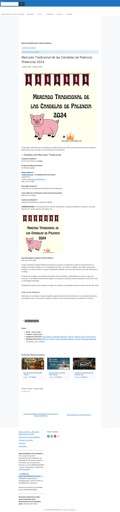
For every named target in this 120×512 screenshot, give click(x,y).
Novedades (69, 14)
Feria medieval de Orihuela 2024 (79, 415)
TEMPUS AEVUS (27, 175)
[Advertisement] (60, 29)
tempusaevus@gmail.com (36, 179)
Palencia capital (79, 336)
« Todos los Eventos (28, 48)
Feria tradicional (47, 336)
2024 (40, 161)
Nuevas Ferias (30, 14)
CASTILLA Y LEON (47, 339)
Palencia (70, 336)
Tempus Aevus (91, 336)
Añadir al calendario (32, 321)
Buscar (2, 1)
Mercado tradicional (60, 336)
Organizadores (50, 14)
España (57, 339)
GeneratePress (72, 509)
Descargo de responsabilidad (29, 437)
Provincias (59, 14)
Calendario (39, 14)
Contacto (22, 443)
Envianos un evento (26, 440)
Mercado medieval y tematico (71, 339)
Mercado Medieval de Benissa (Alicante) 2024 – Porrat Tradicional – (41, 415)
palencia (42, 341)
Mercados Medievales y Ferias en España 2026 (12, 14)
